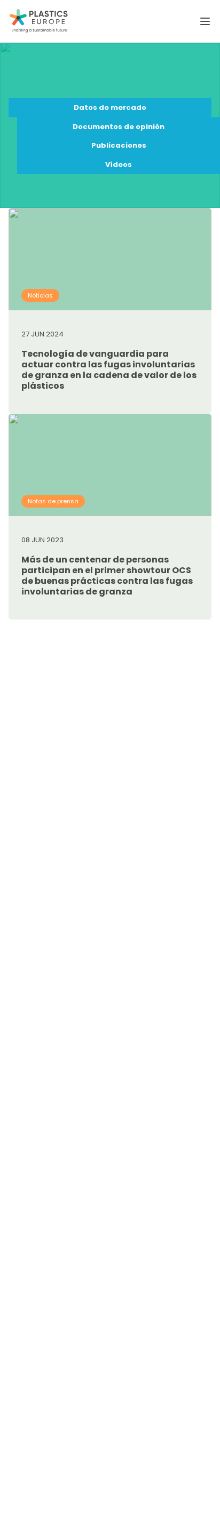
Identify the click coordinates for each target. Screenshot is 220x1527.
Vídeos (118, 164)
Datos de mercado (110, 107)
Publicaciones (118, 145)
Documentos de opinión (118, 127)
